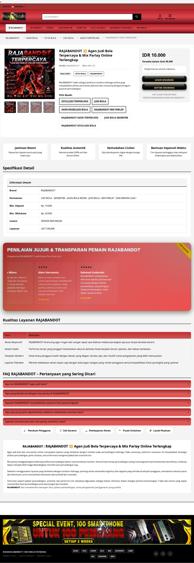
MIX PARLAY (142, 27)
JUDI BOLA (68, 38)
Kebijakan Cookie (44, 556)
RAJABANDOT (36, 27)
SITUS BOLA (50, 38)
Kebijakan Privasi (9, 556)
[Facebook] (156, 553)
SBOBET (50, 27)
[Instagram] (163, 553)
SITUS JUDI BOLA (98, 27)
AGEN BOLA (32, 38)
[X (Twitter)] (170, 553)
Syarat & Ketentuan (26, 556)
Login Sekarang (164, 79)
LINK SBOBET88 (65, 27)
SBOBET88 (81, 27)
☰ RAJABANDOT (16, 27)
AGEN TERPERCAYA (89, 38)
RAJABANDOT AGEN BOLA (121, 27)
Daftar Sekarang (164, 87)
